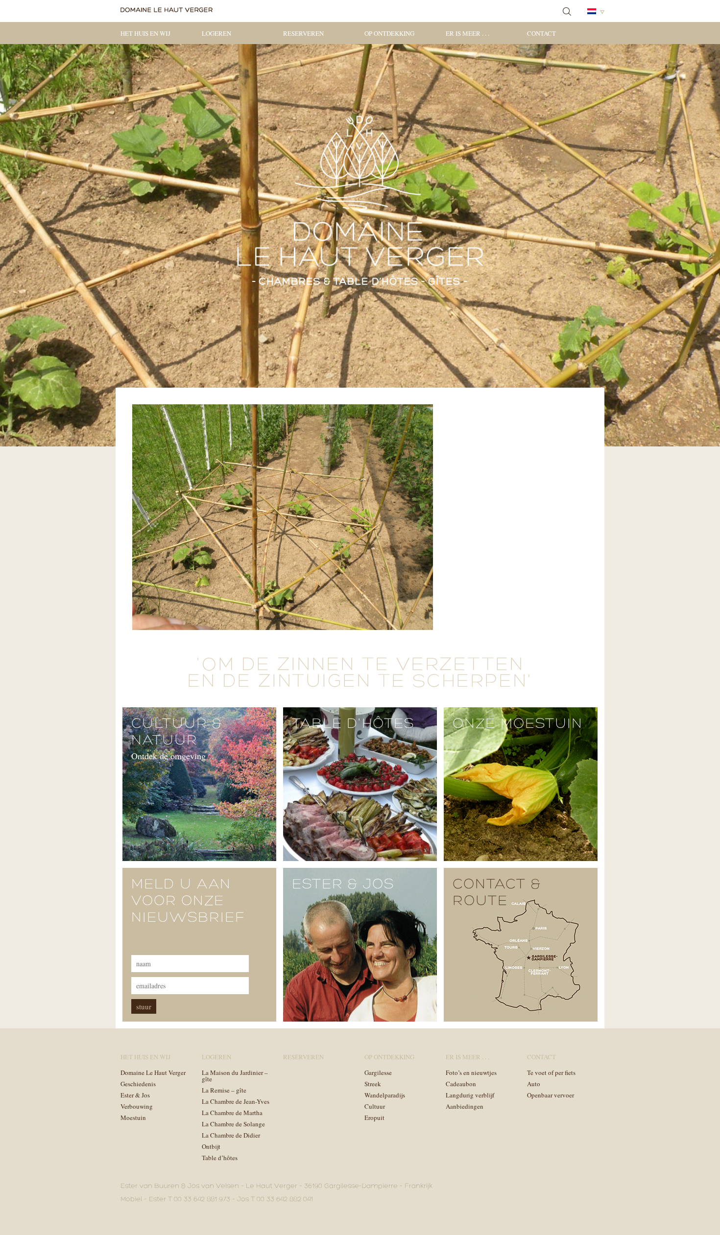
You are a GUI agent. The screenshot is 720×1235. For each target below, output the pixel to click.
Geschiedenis (138, 1083)
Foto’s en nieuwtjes (471, 1072)
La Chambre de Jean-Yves (235, 1101)
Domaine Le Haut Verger (153, 1072)
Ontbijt (211, 1146)
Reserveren (303, 33)
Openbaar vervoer (550, 1095)
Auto (533, 1083)
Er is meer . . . (467, 33)
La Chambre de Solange (233, 1123)
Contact (541, 33)
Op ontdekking (389, 33)
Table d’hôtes (220, 1157)
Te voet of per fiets (551, 1072)
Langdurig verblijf (470, 1095)
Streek (372, 1083)
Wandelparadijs (384, 1095)
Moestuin (133, 1117)
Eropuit (374, 1117)
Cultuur (374, 1106)
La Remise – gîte (224, 1090)
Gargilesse (378, 1072)
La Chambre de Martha (232, 1112)
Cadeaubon (461, 1083)
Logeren (216, 33)
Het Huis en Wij (145, 33)
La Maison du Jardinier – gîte (235, 1075)
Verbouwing (136, 1106)
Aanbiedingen (464, 1106)
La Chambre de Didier (231, 1135)
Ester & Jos (135, 1095)
